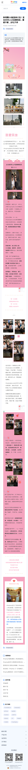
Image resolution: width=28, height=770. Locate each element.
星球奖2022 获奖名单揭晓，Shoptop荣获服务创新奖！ (14, 665)
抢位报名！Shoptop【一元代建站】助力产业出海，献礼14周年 (14, 668)
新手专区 (6, 711)
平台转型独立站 (7, 707)
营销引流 (5, 696)
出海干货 (5, 693)
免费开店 (24, 2)
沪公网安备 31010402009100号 (15, 768)
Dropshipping (14, 722)
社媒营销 (13, 711)
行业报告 (6, 722)
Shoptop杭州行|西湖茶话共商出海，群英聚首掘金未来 (14, 662)
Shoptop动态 (9, 28)
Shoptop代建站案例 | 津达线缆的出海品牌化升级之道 (14, 659)
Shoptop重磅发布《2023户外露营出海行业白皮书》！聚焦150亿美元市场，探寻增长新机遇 (14, 672)
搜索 (23, 8)
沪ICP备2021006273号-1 (14, 766)
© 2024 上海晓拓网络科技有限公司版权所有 (14, 765)
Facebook (6, 714)
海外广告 (5, 690)
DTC (12, 718)
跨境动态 (6, 718)
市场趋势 (5, 683)
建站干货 (5, 686)
